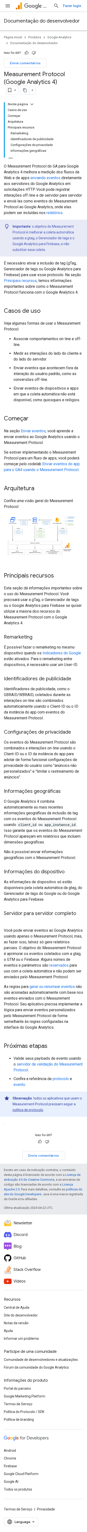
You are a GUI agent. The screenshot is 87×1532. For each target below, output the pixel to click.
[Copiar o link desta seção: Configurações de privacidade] (76, 732)
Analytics (46, 6)
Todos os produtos (18, 1489)
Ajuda (8, 1331)
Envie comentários (25, 63)
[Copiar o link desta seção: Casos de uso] (45, 311)
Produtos (34, 37)
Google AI (11, 1482)
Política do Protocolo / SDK (24, 1412)
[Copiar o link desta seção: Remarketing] (37, 637)
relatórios (54, 212)
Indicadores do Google (62, 653)
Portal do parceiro (17, 1388)
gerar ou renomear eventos (52, 986)
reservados (59, 965)
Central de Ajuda (16, 1307)
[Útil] (26, 52)
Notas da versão (16, 1323)
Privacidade (46, 1509)
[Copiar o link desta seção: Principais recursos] (59, 576)
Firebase (10, 1466)
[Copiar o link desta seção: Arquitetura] (39, 489)
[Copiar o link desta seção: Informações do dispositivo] (69, 872)
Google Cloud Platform (21, 1474)
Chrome (10, 1458)
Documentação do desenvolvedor (42, 21)
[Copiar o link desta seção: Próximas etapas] (52, 1046)
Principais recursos (20, 280)
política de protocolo (28, 1110)
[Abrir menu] (8, 6)
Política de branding (19, 1419)
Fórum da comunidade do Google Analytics (36, 1367)
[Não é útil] (33, 52)
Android (10, 1450)
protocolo (61, 1078)
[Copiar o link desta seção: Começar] (33, 419)
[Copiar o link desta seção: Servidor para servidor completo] (9, 920)
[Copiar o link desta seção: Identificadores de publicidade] (76, 679)
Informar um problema (21, 1338)
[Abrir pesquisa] (56, 6)
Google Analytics (59, 37)
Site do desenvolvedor (21, 1315)
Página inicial (13, 37)
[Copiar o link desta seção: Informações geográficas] (65, 791)
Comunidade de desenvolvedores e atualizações (41, 1360)
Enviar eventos (33, 431)
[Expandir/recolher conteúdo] (32, 104)
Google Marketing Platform (24, 1396)
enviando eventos (45, 178)
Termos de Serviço (18, 1404)
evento (19, 1084)
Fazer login (72, 6)
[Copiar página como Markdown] (25, 90)
